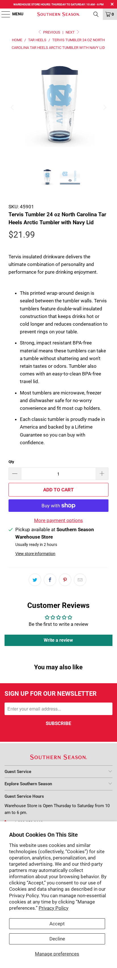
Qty (11, 462)
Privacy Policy (53, 908)
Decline (57, 939)
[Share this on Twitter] (35, 580)
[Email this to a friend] (80, 580)
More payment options (58, 520)
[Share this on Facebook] (50, 580)
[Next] (104, 107)
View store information (35, 553)
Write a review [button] (58, 640)
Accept (57, 924)
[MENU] (3, 14)
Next (71, 32)
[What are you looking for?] (96, 14)
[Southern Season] (58, 14)
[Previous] (12, 107)
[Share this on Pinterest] (65, 580)
